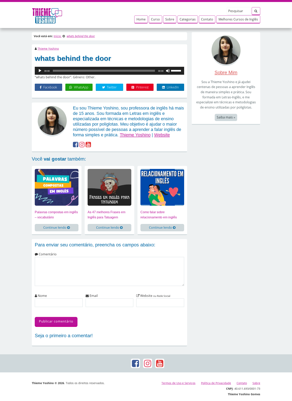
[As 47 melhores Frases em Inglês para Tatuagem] (109, 187)
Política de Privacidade (216, 383)
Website (162, 134)
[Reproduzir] (40, 71)
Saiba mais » (226, 117)
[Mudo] (168, 71)
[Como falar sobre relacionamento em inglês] (162, 187)
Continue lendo (55, 227)
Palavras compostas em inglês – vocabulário (56, 214)
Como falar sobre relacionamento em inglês (158, 214)
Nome (42, 295)
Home (141, 19)
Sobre (169, 19)
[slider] (176, 70)
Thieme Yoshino (48, 48)
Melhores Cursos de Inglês (238, 19)
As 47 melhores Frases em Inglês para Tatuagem (106, 214)
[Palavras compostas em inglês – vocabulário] (56, 187)
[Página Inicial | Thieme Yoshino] (47, 15)
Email (93, 295)
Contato (207, 19)
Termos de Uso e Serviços (178, 383)
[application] (109, 71)
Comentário (47, 254)
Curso (155, 19)
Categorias (188, 19)
